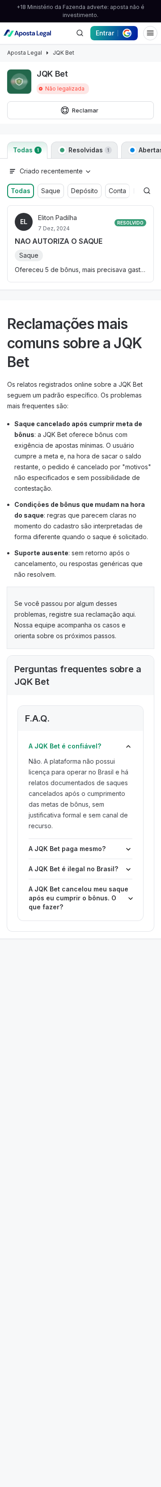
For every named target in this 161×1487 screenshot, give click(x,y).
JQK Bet (63, 52)
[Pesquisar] (79, 33)
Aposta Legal (24, 52)
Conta (117, 191)
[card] (80, 243)
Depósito (84, 191)
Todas (20, 191)
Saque (50, 191)
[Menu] (150, 33)
